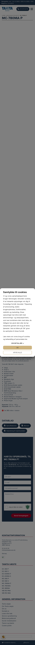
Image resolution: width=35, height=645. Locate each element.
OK (17, 348)
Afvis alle (17, 352)
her (26, 339)
